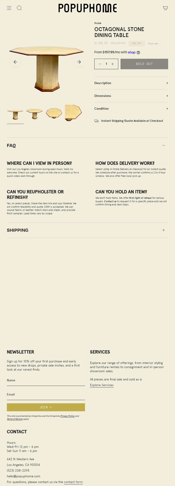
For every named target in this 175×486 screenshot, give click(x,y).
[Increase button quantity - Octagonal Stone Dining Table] (113, 64)
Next (78, 61)
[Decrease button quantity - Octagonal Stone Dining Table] (99, 64)
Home (97, 23)
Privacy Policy (67, 415)
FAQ (11, 145)
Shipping (17, 230)
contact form (73, 482)
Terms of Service (15, 418)
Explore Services (101, 385)
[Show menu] (9, 8)
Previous (15, 61)
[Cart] (165, 8)
